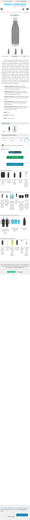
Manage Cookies (11, 516)
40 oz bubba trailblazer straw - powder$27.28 (2, 251)
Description (6, 56)
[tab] (5, 56)
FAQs (24, 56)
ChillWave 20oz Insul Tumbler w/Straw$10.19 (7, 202)
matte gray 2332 (14, 131)
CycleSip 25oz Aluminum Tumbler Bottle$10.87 (2, 203)
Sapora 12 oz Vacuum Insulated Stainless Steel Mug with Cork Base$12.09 (21, 206)
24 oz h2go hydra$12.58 (20, 181)
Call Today (15, 164)
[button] (8, 1)
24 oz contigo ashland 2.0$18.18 (22, 249)
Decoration (15, 56)
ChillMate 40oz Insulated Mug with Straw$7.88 (5, 231)
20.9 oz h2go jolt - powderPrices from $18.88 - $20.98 (12, 251)
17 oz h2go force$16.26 (24, 229)
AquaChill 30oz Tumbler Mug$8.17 (15, 230)
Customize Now (15, 157)
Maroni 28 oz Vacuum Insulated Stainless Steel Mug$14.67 (26, 204)
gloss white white (3, 131)
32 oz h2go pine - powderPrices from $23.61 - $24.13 (26, 183)
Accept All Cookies (22, 515)
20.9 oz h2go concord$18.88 (8, 181)
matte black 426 (9, 131)
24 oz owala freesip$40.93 (16, 201)
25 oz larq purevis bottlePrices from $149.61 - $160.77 (27, 251)
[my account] (23, 9)
